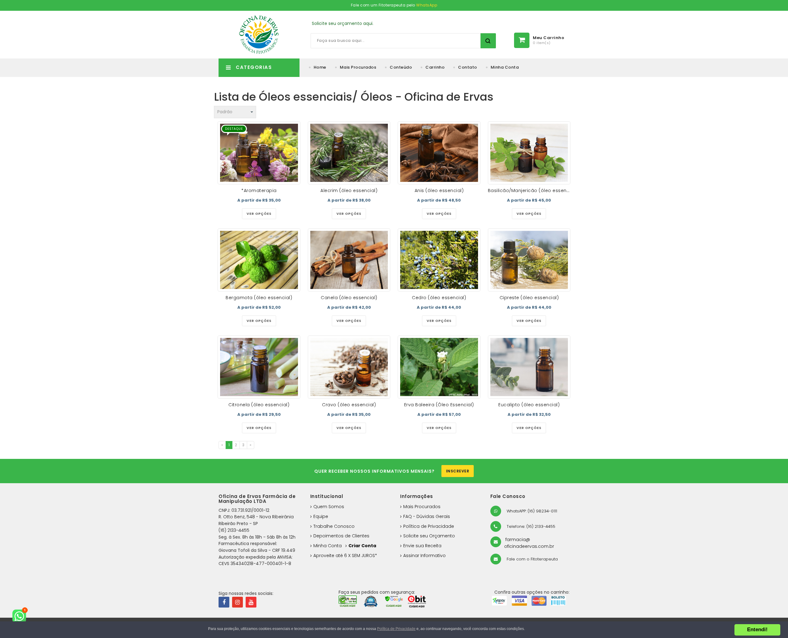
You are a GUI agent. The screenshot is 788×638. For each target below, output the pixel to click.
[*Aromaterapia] (259, 153)
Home (320, 67)
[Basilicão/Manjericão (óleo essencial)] (529, 153)
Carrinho (434, 67)
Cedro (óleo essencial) (439, 298)
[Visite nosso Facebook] (224, 602)
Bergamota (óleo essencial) (259, 298)
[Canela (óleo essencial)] (349, 260)
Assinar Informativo (424, 555)
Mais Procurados (358, 67)
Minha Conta (505, 67)
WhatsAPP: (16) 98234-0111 (531, 511)
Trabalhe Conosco (334, 526)
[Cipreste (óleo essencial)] (529, 260)
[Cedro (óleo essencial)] (439, 260)
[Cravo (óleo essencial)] (349, 367)
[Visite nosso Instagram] (237, 602)
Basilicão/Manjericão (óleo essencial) (532, 190)
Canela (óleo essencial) (349, 298)
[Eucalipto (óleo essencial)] (529, 367)
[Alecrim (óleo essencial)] (349, 153)
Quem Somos (328, 507)
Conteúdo (401, 67)
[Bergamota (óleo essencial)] (259, 260)
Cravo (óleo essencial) (349, 405)
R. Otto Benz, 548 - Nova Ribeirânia (256, 517)
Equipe (320, 516)
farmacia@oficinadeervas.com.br (529, 542)
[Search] (488, 40)
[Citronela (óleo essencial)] (259, 367)
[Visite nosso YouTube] (251, 602)
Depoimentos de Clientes (341, 536)
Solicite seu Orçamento (429, 536)
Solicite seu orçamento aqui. (342, 23)
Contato (467, 67)
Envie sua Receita (422, 546)
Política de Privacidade (428, 526)
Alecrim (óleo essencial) (348, 190)
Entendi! (757, 629)
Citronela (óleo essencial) (258, 405)
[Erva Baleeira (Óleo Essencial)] (439, 367)
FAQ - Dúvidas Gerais (426, 516)
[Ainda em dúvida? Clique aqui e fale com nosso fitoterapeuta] (21, 616)
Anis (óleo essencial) (439, 190)
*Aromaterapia (259, 190)
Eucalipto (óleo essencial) (529, 405)
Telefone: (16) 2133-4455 (530, 526)
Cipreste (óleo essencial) (529, 298)
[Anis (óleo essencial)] (439, 153)
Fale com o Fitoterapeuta (531, 559)
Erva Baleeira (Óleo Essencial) (439, 405)
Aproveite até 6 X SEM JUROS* (345, 555)
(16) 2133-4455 (234, 530)
